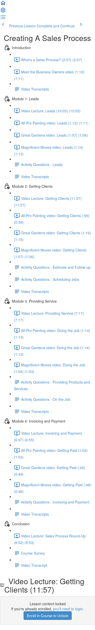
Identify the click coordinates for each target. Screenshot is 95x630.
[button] (3, 4)
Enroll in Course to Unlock (47, 615)
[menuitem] (3, 11)
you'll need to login (68, 608)
